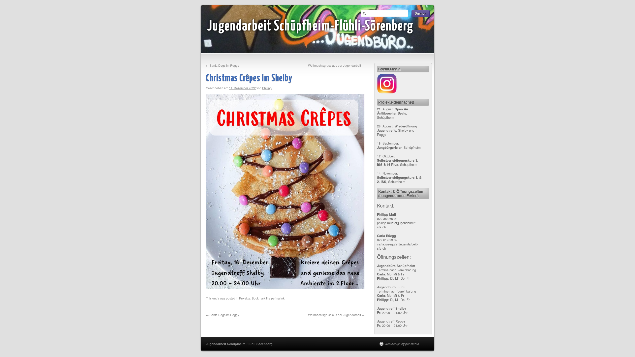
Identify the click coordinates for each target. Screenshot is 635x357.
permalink (278, 298)
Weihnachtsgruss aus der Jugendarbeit (336, 65)
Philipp (267, 88)
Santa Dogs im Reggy (222, 65)
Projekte (244, 298)
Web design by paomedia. (402, 344)
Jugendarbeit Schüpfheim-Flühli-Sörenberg (310, 26)
